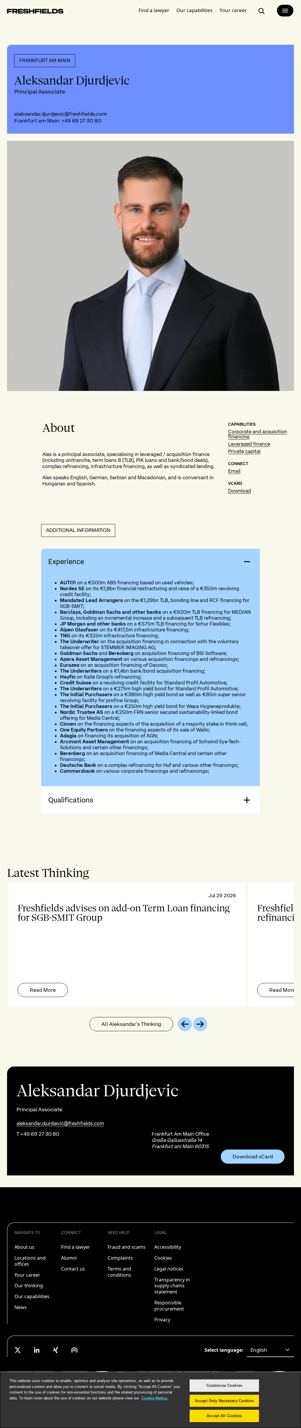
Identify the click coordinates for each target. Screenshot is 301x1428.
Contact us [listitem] (73, 1269)
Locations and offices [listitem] (30, 1261)
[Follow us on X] (17, 1350)
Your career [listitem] (27, 1275)
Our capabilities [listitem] (31, 1296)
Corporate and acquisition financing (257, 434)
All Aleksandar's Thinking (131, 1024)
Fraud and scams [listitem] (127, 1247)
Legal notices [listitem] (168, 1269)
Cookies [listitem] (163, 1258)
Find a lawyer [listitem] (75, 1247)
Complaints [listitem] (120, 1258)
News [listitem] (20, 1307)
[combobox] (270, 1350)
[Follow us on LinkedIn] (36, 1350)
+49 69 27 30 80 (81, 120)
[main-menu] (285, 10)
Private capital (244, 451)
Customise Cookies (224, 1385)
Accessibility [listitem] (167, 1247)
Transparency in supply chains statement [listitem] (172, 1285)
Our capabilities (194, 10)
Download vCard (253, 1156)
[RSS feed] (74, 1350)
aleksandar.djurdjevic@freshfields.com (60, 114)
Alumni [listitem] (69, 1258)
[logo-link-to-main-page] (35, 12)
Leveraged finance (249, 444)
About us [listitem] (24, 1247)
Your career (233, 10)
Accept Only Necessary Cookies (224, 1401)
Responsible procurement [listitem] (169, 1305)
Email (234, 471)
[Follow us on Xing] (55, 1350)
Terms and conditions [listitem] (119, 1272)
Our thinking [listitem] (28, 1285)
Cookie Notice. (154, 1398)
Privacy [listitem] (162, 1319)
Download (239, 491)
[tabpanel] (150, 944)
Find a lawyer (153, 10)
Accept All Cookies (224, 1416)
